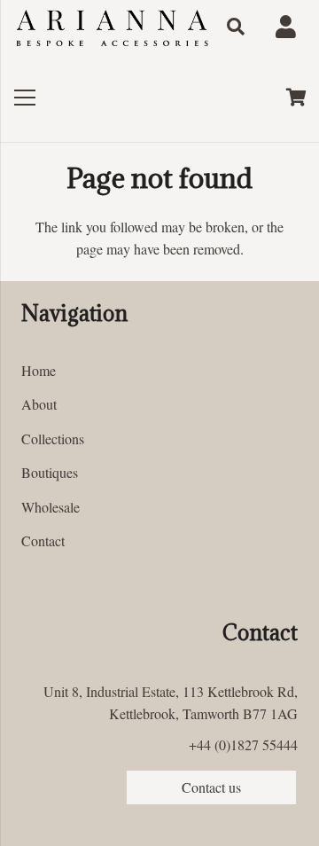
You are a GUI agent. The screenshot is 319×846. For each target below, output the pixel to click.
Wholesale (50, 506)
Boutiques (49, 472)
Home (38, 370)
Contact (43, 540)
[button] (235, 26)
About (39, 404)
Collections (52, 438)
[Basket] (296, 97)
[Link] (290, 27)
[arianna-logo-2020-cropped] (111, 27)
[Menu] (25, 97)
